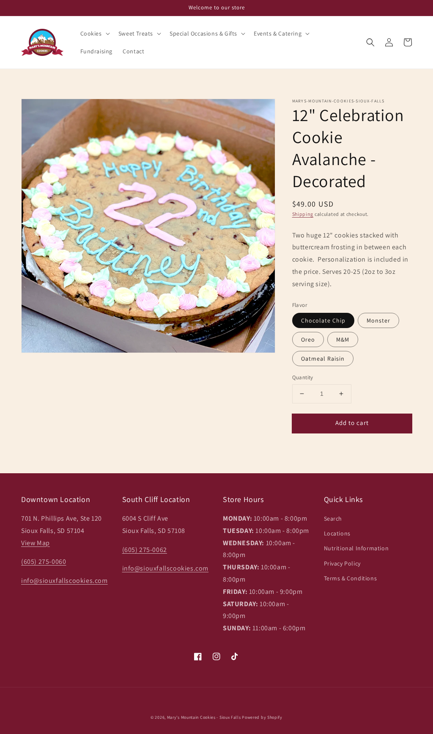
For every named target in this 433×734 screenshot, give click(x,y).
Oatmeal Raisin (323, 358)
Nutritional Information (356, 548)
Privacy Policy (342, 563)
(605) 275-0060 (43, 561)
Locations (337, 533)
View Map (35, 542)
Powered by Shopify (262, 717)
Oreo (308, 339)
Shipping (303, 214)
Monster (378, 320)
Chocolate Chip (323, 320)
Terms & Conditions (350, 578)
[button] (94, 33)
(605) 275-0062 (144, 549)
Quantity (302, 377)
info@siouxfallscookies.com (64, 580)
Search (333, 518)
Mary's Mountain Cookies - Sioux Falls (204, 717)
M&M (342, 339)
